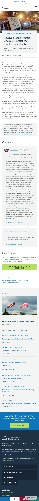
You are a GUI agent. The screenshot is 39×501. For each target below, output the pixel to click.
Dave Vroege (8, 50)
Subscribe (11, 3)
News (19, 3)
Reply (21, 223)
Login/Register (27, 3)
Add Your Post (19, 425)
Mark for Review (27, 134)
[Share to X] (15, 499)
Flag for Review (12, 223)
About (15, 3)
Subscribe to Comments (13, 134)
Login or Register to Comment (19, 267)
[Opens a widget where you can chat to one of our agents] (31, 498)
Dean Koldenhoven (9, 231)
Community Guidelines (25, 132)
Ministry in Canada (11, 33)
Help (22, 3)
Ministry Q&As (16, 1)
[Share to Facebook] (5, 499)
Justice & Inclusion (7, 282)
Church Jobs (22, 1)
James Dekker (14, 150)
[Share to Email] (24, 499)
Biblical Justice (25, 33)
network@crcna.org (7, 460)
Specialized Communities (9, 280)
